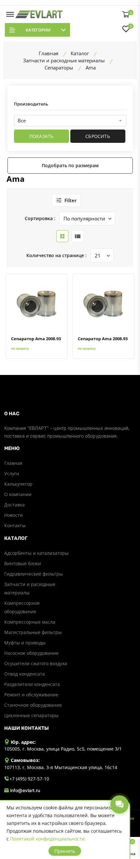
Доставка (14, 505)
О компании (18, 494)
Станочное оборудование (33, 705)
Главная (13, 463)
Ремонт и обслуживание (31, 694)
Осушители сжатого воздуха (35, 663)
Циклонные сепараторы (31, 715)
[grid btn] (62, 236)
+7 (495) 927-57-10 (29, 779)
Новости (13, 515)
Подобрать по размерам (70, 165)
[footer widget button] (70, 413)
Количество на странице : (56, 255)
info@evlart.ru (25, 790)
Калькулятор (18, 484)
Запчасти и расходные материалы (29, 588)
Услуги (11, 473)
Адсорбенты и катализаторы (36, 553)
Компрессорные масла (29, 622)
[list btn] (78, 236)
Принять (64, 851)
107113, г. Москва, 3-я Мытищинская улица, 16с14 (60, 767)
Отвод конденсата (24, 674)
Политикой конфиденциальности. (48, 839)
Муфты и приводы (25, 643)
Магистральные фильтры (33, 632)
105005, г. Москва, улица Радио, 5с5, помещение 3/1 (63, 749)
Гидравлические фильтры (33, 574)
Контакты (15, 525)
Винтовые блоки (22, 563)
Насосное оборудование (31, 653)
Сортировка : (40, 218)
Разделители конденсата (32, 684)
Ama (16, 179)
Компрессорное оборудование (22, 607)
